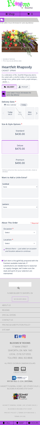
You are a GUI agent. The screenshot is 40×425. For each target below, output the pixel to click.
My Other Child (31, 386)
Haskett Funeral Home (11, 386)
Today (23, 105)
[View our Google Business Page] (20, 337)
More (5, 82)
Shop (12, 14)
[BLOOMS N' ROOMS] (20, 8)
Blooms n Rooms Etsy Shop (20, 388)
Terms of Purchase (26, 413)
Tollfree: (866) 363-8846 (20, 357)
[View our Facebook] (16, 337)
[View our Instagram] (24, 337)
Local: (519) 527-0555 (20, 354)
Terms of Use (20, 416)
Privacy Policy (10, 413)
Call (7, 422)
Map (21, 422)
